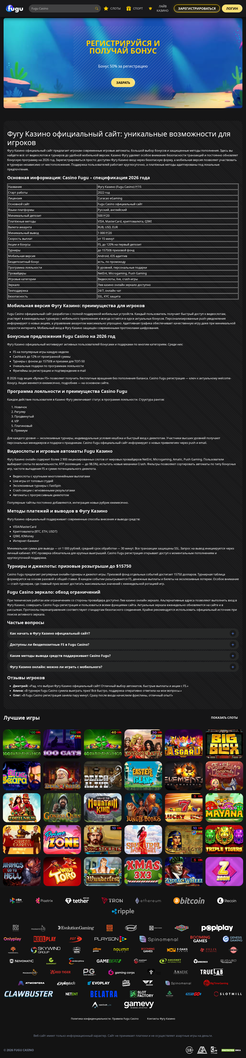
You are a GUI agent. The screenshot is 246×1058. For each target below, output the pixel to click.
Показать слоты (224, 718)
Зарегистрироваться (197, 8)
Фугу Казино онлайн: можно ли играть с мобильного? (56, 667)
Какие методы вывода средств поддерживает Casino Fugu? (60, 655)
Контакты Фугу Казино (161, 1018)
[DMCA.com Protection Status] (231, 1050)
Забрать (123, 82)
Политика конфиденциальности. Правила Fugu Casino (104, 1018)
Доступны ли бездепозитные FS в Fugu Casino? (49, 644)
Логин (232, 8)
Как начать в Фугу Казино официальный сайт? (50, 633)
